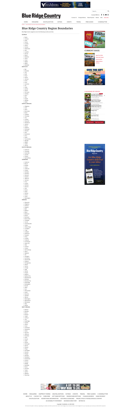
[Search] (108, 11)
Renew (97, 17)
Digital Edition (58, 394)
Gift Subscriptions (58, 396)
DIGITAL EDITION (48, 22)
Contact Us (74, 17)
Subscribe (106, 17)
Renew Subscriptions (74, 396)
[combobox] (99, 11)
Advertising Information (49, 398)
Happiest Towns (44, 394)
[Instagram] (108, 15)
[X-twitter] (104, 15)
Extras (68, 394)
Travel (78, 22)
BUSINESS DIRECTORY (70, 401)
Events (69, 22)
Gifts (101, 17)
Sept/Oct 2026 (99, 55)
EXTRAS (60, 22)
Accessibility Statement (54, 401)
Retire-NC (82, 401)
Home (26, 22)
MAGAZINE (35, 22)
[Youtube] (106, 15)
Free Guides (89, 22)
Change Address (82, 17)
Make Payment (90, 17)
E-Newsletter (102, 22)
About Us (29, 396)
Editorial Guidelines (67, 398)
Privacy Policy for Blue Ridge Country (89, 398)
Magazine (33, 394)
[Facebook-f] (101, 15)
